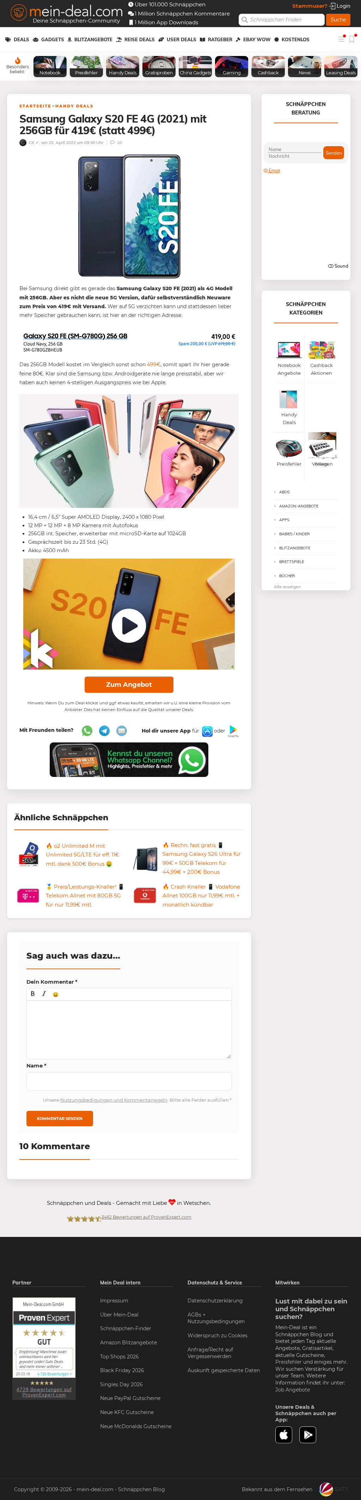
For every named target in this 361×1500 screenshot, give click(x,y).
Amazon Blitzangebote (128, 1342)
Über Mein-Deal (119, 1315)
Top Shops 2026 (119, 1356)
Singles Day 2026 (121, 1384)
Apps (284, 519)
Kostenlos (296, 39)
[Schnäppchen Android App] (233, 731)
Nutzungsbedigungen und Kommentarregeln (113, 1100)
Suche (338, 20)
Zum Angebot (129, 685)
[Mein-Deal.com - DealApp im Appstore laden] (287, 1434)
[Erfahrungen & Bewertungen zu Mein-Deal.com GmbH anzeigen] (44, 1348)
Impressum (114, 1300)
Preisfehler (288, 1362)
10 (119, 142)
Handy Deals (74, 106)
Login (342, 5)
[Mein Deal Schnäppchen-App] (311, 1434)
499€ (153, 364)
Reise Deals (139, 39)
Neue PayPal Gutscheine (130, 1398)
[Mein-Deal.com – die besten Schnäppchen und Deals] (67, 13)
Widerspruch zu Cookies (217, 1335)
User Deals (181, 39)
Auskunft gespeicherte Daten (224, 1370)
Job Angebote (292, 1390)
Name (36, 1065)
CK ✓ (33, 142)
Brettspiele (291, 561)
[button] (32, 994)
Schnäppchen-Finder (125, 1328)
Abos (284, 492)
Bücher (287, 575)
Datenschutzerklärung (215, 1300)
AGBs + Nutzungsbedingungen (216, 1318)
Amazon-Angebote (298, 506)
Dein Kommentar (52, 981)
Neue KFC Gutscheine (127, 1412)
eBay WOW (257, 39)
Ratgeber (220, 39)
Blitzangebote (93, 39)
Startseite (35, 106)
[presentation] (33, 994)
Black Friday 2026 (122, 1370)
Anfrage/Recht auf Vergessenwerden (210, 1353)
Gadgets (52, 39)
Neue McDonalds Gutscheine (135, 1426)
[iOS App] (207, 731)
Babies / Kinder (294, 533)
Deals (21, 39)
